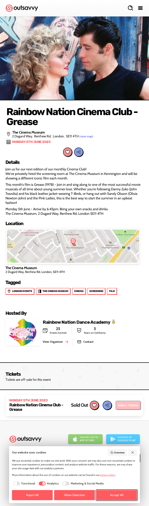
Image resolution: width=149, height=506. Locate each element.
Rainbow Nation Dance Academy (76, 322)
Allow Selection (74, 495)
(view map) (86, 136)
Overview (119, 452)
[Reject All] (132, 452)
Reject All (32, 495)
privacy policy (107, 475)
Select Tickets (128, 405)
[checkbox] (23, 483)
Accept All (116, 495)
